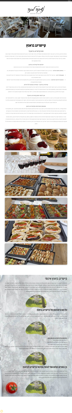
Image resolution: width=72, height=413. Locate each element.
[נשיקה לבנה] (36, 10)
